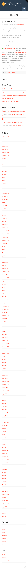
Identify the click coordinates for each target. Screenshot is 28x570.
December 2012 (5, 230)
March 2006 (4, 484)
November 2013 (5, 196)
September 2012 (5, 240)
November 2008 (5, 384)
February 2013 (5, 224)
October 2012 (5, 237)
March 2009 (4, 372)
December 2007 (5, 419)
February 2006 (5, 488)
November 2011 (5, 271)
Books (3, 526)
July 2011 (4, 284)
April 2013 (4, 218)
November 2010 (5, 309)
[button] (24, 9)
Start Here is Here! (14, 119)
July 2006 (4, 472)
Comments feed (5, 560)
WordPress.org (5, 564)
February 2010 (5, 337)
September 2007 (5, 428)
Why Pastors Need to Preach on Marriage (11, 88)
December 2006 (5, 456)
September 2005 (5, 503)
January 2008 (5, 415)
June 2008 (4, 400)
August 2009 (4, 356)
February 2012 (5, 262)
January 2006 (5, 491)
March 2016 (4, 143)
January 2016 (5, 149)
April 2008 (4, 406)
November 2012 (5, 234)
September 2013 (5, 202)
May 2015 (4, 165)
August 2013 (4, 205)
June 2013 (4, 212)
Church (3, 529)
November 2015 (5, 155)
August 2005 (4, 506)
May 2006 (4, 478)
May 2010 (4, 328)
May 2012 (4, 252)
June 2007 (4, 437)
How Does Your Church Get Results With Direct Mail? (14, 95)
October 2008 (5, 387)
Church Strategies (11, 72)
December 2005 (5, 494)
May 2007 (4, 441)
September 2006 (5, 466)
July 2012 (4, 246)
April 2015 (4, 168)
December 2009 (5, 343)
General (3, 532)
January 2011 (4, 303)
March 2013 (4, 221)
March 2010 (4, 334)
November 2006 (5, 459)
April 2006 (4, 481)
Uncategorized (20, 24)
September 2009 (5, 353)
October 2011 (5, 274)
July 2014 (4, 174)
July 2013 (4, 208)
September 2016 (5, 136)
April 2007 (4, 444)
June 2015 (4, 161)
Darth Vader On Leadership (8, 98)
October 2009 (5, 350)
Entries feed (4, 557)
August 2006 (4, 469)
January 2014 (5, 190)
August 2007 (4, 431)
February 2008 (5, 412)
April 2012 (4, 256)
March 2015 (4, 171)
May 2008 (4, 403)
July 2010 (4, 321)
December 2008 (5, 381)
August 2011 (4, 281)
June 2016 (4, 139)
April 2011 (4, 293)
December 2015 (5, 152)
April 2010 (4, 331)
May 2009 (4, 365)
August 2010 (4, 318)
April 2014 (4, 183)
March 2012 (4, 259)
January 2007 (5, 453)
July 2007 (4, 434)
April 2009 (4, 368)
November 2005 (5, 497)
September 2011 (5, 277)
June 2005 (4, 513)
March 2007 (4, 447)
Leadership (4, 535)
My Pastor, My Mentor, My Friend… (15, 122)
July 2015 (4, 158)
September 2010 (5, 315)
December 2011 (5, 268)
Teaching (4, 541)
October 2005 (5, 500)
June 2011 (4, 287)
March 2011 (4, 296)
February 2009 (5, 375)
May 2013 (4, 215)
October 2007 (5, 425)
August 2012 (4, 243)
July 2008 (4, 397)
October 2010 (5, 312)
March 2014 (4, 187)
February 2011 (5, 299)
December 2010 (5, 306)
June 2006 (4, 475)
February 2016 (5, 146)
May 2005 (4, 516)
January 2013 (5, 227)
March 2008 (4, 409)
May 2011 (4, 290)
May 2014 (4, 180)
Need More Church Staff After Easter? (10, 101)
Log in (3, 554)
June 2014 (4, 177)
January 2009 (5, 378)
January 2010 (5, 340)
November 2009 (5, 346)
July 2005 (4, 510)
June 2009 (4, 362)
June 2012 (4, 249)
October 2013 (5, 199)
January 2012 (5, 265)
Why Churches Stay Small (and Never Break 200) (13, 92)
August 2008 (4, 394)
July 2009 (4, 359)
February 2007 (5, 450)
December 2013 (5, 193)
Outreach (4, 538)
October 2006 (5, 463)
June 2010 (4, 325)
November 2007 (5, 422)
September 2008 (5, 390)
